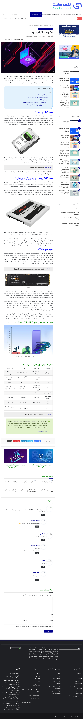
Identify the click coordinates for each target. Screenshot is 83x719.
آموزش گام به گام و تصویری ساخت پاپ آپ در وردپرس (64, 80)
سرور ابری (59, 673)
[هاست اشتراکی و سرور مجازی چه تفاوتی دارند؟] (28, 484)
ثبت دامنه (79, 673)
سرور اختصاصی (57, 688)
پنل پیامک (4, 18)
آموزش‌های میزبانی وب (57, 14)
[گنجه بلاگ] (67, 6)
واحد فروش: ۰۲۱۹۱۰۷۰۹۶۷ (34, 695)
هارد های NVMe (44, 100)
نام (52, 614)
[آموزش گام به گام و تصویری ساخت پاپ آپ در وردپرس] (74, 81)
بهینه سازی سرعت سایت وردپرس (64, 86)
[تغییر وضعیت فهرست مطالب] (49, 93)
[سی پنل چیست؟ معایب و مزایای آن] (45, 484)
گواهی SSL (10, 18)
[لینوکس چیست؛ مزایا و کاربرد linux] (74, 178)
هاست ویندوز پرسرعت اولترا (75, 696)
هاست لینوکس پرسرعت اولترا (75, 686)
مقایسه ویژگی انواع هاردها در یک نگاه (36, 105)
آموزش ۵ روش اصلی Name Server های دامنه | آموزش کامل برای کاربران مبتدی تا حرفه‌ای (64, 104)
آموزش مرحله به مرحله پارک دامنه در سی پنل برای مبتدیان (64, 95)
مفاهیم (73, 14)
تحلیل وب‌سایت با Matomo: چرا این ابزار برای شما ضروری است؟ (10, 704)
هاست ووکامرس (78, 683)
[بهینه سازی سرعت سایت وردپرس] (74, 88)
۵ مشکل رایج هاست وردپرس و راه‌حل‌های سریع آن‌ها (64, 192)
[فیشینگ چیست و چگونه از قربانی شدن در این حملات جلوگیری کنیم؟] (74, 170)
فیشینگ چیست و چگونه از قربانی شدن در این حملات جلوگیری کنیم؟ (64, 170)
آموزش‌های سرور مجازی (36, 14)
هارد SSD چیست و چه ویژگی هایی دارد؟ (37, 97)
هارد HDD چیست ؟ (43, 95)
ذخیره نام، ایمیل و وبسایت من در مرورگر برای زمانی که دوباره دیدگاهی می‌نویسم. (33, 626)
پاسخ (43, 515)
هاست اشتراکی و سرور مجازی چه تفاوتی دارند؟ (28, 490)
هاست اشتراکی (78, 676)
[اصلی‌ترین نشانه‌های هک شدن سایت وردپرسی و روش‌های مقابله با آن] (74, 185)
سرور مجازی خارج (42, 432)
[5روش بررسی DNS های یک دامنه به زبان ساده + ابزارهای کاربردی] (74, 162)
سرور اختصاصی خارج (56, 691)
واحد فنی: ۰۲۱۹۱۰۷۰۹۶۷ (35, 699)
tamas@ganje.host (26, 702)
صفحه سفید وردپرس (66, 72)
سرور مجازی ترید (57, 683)
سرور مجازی (58, 676)
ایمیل (51, 620)
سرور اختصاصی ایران (56, 693)
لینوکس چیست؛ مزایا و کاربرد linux (64, 176)
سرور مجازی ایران (57, 681)
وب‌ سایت (25, 620)
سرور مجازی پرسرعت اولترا (55, 686)
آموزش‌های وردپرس (46, 14)
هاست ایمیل (79, 691)
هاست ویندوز (79, 693)
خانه (51, 25)
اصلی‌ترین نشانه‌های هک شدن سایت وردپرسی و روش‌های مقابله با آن (64, 185)
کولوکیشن (17, 18)
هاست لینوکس (78, 678)
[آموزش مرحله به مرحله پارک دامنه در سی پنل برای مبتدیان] (74, 95)
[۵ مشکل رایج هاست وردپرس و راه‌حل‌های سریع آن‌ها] (74, 193)
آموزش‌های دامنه (67, 14)
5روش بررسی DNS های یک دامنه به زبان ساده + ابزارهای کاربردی (64, 162)
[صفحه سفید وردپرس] (74, 74)
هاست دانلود (79, 688)
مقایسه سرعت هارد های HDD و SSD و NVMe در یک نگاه (31, 102)
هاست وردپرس (78, 681)
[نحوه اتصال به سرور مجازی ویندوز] (11, 484)
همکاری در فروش (24, 18)
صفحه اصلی (78, 14)
